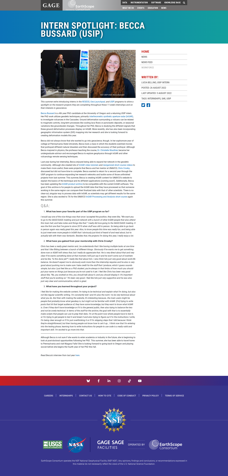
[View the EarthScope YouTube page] (140, 380)
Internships (66, 395)
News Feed (147, 62)
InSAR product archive (72, 184)
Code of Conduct (126, 395)
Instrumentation (139, 2)
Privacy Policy (150, 395)
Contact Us (85, 395)
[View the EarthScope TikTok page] (129, 380)
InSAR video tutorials (88, 165)
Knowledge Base (172, 2)
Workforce (147, 67)
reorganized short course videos (118, 165)
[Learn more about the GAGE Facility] (51, 5)
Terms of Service (174, 395)
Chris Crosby (124, 168)
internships (154, 98)
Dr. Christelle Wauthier (107, 150)
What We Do (128, 7)
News (163, 7)
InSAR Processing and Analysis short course (106, 196)
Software (156, 2)
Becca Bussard (48, 113)
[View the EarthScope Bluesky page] (88, 380)
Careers (48, 395)
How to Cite (104, 395)
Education (153, 7)
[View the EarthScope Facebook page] (99, 380)
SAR (163, 98)
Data (124, 2)
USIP (169, 98)
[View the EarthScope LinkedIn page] (109, 380)
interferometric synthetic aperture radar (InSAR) (111, 116)
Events (140, 7)
